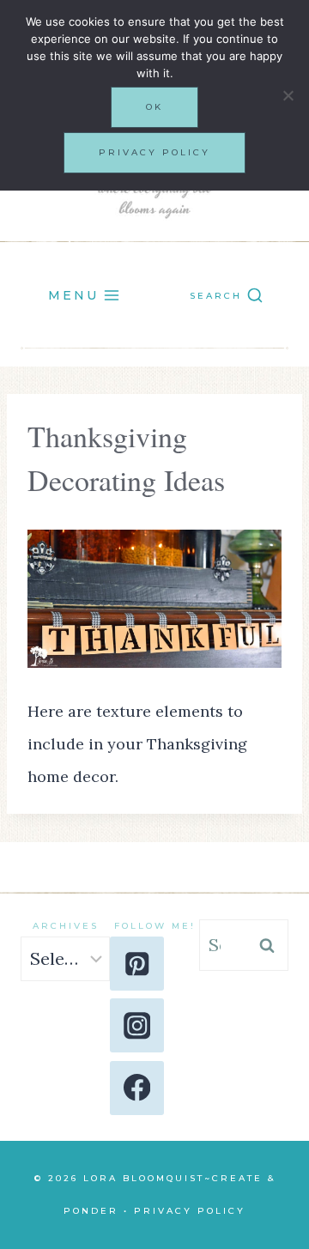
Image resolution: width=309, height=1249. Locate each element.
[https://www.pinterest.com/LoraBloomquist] (137, 964)
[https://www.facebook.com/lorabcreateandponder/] (137, 1088)
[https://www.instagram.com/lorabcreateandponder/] (137, 1025)
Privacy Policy (189, 1210)
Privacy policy (154, 152)
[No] (287, 95)
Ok (154, 106)
